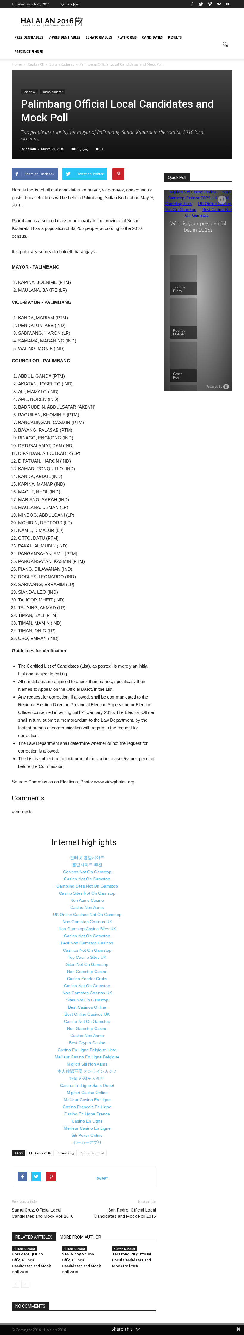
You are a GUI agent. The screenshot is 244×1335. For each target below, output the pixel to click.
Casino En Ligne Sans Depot (87, 1085)
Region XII (30, 92)
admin (31, 149)
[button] (225, 44)
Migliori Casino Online (87, 1092)
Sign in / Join (69, 4)
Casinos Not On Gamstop (87, 871)
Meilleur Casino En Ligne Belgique (87, 1057)
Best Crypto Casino (87, 1042)
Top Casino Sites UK (87, 957)
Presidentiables (29, 37)
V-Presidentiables (64, 37)
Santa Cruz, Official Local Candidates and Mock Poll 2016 (42, 1213)
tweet (102, 1178)
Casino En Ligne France (87, 1114)
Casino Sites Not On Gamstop (87, 893)
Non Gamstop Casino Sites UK (87, 928)
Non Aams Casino (87, 900)
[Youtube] (227, 4)
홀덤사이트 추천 (87, 864)
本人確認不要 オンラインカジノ (87, 1071)
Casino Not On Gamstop (87, 879)
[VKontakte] (218, 4)
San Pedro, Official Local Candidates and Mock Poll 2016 (125, 1213)
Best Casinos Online (87, 1007)
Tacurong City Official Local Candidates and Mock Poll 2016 (131, 1260)
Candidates (152, 37)
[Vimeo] (209, 4)
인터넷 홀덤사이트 (87, 857)
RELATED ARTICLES (34, 1237)
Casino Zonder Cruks (87, 978)
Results (175, 37)
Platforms (127, 37)
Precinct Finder (29, 51)
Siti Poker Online (87, 1135)
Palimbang (65, 1153)
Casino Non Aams (87, 907)
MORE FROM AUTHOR (80, 1237)
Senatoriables (99, 37)
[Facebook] (191, 4)
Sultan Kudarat (52, 92)
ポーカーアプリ (87, 1142)
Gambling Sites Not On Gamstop (87, 886)
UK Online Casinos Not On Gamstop (87, 914)
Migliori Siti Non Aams (87, 1064)
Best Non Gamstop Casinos (87, 943)
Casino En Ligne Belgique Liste (87, 1049)
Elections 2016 (40, 1153)
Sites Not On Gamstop (87, 964)
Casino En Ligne (87, 1121)
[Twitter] (200, 4)
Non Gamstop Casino (87, 971)
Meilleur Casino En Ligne (87, 1099)
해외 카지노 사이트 (87, 1078)
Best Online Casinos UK (87, 1014)
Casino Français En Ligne (87, 1106)
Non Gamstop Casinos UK (87, 921)
